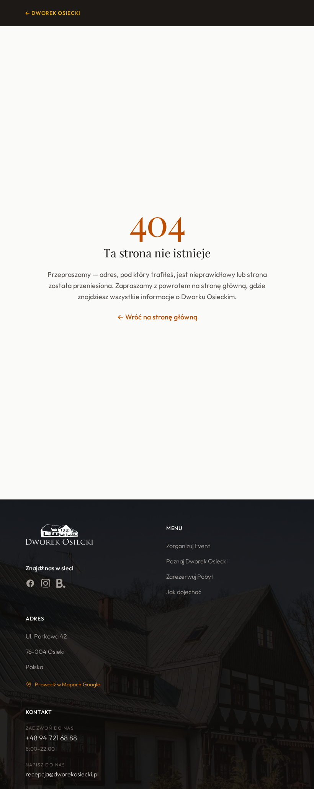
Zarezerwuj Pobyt (189, 576)
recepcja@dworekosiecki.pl (62, 774)
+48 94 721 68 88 (51, 737)
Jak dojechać (183, 592)
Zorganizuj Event (188, 546)
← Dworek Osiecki (52, 13)
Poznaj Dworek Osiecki (196, 561)
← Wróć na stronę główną (157, 317)
